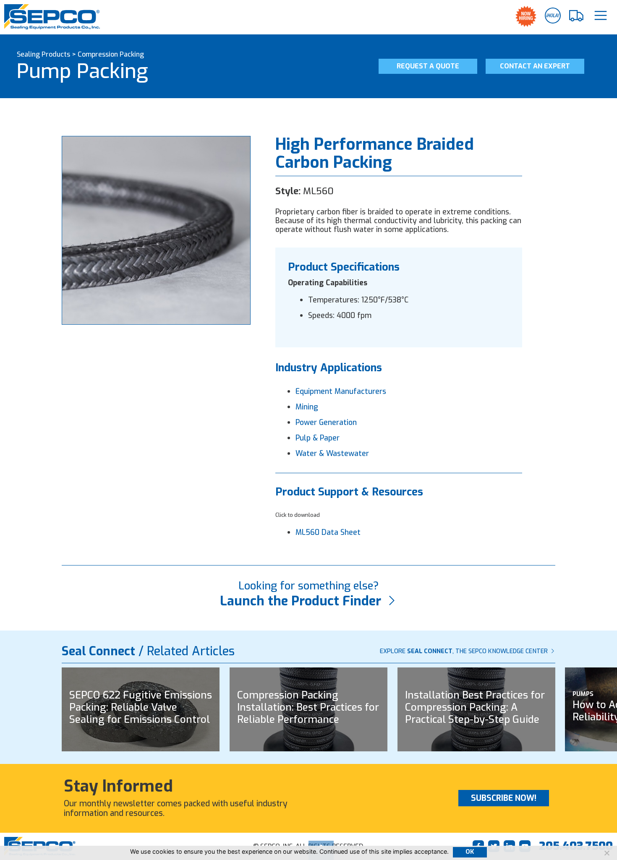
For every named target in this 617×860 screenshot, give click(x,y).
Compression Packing (111, 54)
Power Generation (326, 422)
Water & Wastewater (332, 453)
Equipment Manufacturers (340, 391)
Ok (469, 852)
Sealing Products (43, 54)
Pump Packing (82, 71)
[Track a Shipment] (576, 15)
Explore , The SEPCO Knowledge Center (464, 651)
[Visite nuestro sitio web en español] (553, 15)
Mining (306, 407)
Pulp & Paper (317, 438)
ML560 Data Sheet (328, 532)
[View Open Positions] (525, 16)
